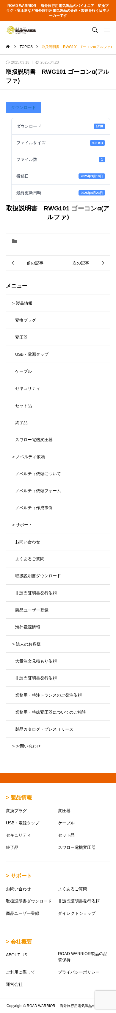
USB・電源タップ (31, 354)
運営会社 (14, 984)
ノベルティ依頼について (38, 473)
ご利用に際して (20, 972)
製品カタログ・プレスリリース (44, 729)
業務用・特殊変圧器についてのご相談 (50, 712)
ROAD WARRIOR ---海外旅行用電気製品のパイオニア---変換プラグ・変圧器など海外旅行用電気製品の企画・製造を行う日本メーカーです (58, 11)
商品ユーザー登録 (31, 610)
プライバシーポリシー (79, 972)
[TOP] (108, 1005)
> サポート (22, 524)
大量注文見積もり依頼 (36, 661)
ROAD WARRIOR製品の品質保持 (82, 956)
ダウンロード (23, 107)
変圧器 (21, 337)
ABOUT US (16, 954)
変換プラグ (25, 320)
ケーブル (23, 371)
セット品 (23, 405)
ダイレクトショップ (76, 913)
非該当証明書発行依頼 (36, 593)
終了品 (21, 422)
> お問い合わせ (26, 746)
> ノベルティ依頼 (28, 456)
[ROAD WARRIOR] (21, 29)
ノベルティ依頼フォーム (38, 490)
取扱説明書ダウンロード (38, 575)
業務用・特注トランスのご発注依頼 (48, 695)
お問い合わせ (27, 541)
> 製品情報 (22, 303)
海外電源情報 (27, 627)
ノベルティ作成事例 (34, 507)
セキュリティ (27, 388)
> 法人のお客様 (26, 644)
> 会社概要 (19, 942)
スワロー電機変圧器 (34, 439)
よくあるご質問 (29, 558)
